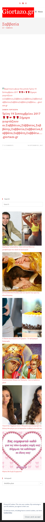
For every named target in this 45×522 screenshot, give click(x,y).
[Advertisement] (22, 63)
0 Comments (8, 145)
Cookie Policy (8, 513)
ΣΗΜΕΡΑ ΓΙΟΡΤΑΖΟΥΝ (10, 110)
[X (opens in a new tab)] (19, 3)
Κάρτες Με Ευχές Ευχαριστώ (12, 471)
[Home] (3, 28)
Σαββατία (9, 28)
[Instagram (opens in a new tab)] (25, 3)
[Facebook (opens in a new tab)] (22, 3)
